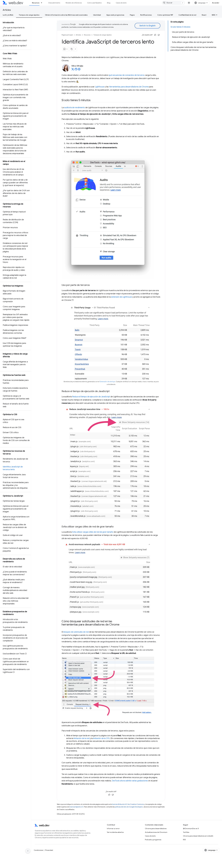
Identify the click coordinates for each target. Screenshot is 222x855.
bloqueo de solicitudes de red (76, 632)
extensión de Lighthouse (121, 297)
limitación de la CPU (101, 738)
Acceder (215, 3)
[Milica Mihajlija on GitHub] (76, 70)
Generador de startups (107, 382)
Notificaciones (146, 15)
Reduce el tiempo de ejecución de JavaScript (91, 397)
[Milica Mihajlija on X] (72, 70)
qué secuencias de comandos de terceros (126, 75)
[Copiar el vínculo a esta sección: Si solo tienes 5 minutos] (93, 100)
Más (213, 15)
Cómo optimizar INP (165, 15)
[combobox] (173, 3)
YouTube (186, 832)
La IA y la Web (8, 15)
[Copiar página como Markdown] (72, 49)
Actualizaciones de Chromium (156, 832)
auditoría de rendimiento (74, 107)
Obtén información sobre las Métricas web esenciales (66, 15)
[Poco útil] (158, 35)
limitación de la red (81, 738)
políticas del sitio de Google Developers (129, 807)
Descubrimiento (54, 3)
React (204, 15)
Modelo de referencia (74, 3)
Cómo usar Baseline (94, 3)
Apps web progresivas (115, 15)
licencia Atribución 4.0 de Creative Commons (128, 804)
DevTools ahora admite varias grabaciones (130, 781)
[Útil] (155, 35)
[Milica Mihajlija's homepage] (79, 70)
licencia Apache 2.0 (76, 807)
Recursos (35, 3)
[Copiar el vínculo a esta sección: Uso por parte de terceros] (92, 285)
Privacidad (49, 850)
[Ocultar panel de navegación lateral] (28, 851)
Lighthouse (99, 87)
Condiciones (38, 850)
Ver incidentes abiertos (115, 832)
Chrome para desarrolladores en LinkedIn (198, 836)
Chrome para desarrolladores (155, 828)
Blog (108, 3)
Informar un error (113, 828)
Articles (7, 10)
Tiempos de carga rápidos (29, 15)
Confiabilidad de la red (187, 15)
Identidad (97, 15)
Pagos (132, 15)
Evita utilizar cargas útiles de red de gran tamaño (92, 532)
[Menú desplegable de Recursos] (42, 2)
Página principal (67, 35)
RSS (184, 840)
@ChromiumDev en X (191, 828)
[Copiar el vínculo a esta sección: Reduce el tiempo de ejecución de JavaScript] (111, 391)
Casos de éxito (121, 3)
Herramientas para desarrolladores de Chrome (129, 87)
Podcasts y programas (153, 840)
